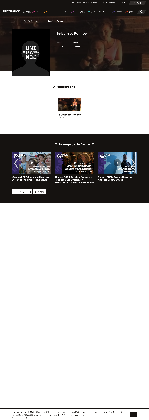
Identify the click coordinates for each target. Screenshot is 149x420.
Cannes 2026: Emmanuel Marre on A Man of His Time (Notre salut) (31, 178)
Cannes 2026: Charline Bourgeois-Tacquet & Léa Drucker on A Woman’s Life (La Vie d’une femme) (74, 180)
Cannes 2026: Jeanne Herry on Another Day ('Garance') (115, 178)
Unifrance (119, 12)
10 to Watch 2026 (109, 3)
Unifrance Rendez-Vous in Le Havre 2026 (83, 3)
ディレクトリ (80, 12)
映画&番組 (27, 12)
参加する (132, 12)
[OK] (133, 415)
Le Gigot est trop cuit (69, 114)
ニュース (39, 12)
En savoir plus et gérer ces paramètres (27, 418)
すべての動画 (40, 192)
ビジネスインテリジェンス (100, 12)
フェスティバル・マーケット (59, 12)
